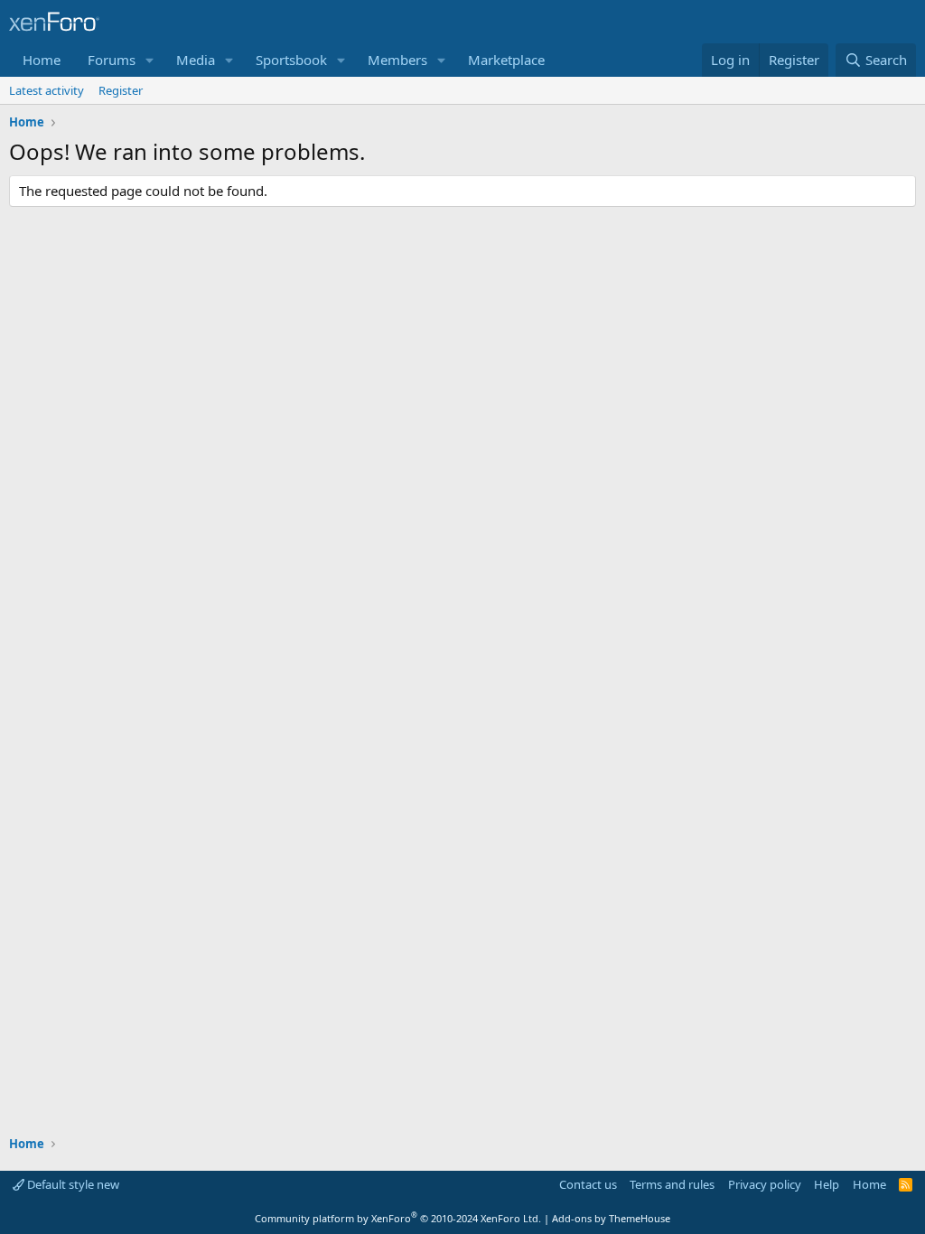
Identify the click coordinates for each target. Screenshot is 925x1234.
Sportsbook (291, 60)
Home (42, 60)
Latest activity (46, 90)
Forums (111, 60)
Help (826, 1184)
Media (195, 60)
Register (120, 90)
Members (397, 60)
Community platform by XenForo (398, 1218)
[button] (150, 60)
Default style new (71, 1184)
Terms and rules (672, 1184)
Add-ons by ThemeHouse (611, 1218)
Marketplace (506, 60)
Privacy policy (764, 1184)
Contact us (588, 1184)
